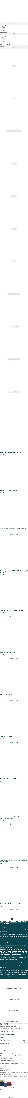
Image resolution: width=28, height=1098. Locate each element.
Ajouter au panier (14, 534)
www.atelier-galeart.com (6, 1058)
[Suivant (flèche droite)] (25, 549)
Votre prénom (3, 1068)
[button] (14, 23)
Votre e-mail (3, 1067)
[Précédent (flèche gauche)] (2, 549)
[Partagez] (20, 1)
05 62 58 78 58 (9, 1031)
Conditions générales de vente (8, 1089)
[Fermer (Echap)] (23, 1)
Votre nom (2, 1070)
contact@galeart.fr (9, 1034)
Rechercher (2, 46)
